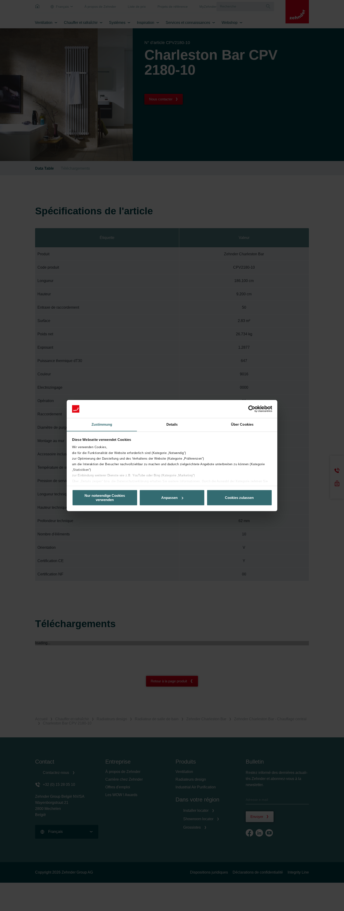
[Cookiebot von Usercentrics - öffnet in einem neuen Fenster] (251, 408)
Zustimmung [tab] (101, 424)
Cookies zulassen (239, 498)
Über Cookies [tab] (242, 424)
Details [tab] (172, 424)
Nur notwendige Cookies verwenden (104, 497)
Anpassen (169, 498)
